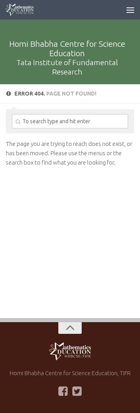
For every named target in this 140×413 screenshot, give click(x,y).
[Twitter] (77, 391)
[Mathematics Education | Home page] (24, 9)
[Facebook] (63, 391)
